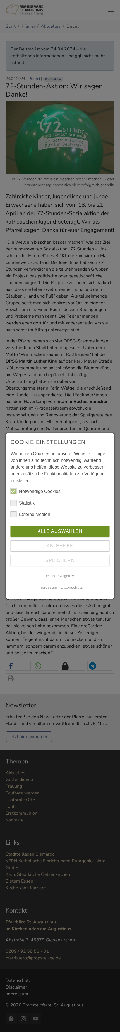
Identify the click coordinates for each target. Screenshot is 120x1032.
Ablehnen (60, 545)
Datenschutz (72, 587)
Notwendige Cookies (40, 491)
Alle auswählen (60, 531)
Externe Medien (34, 514)
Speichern (60, 560)
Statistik (27, 503)
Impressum (47, 587)
